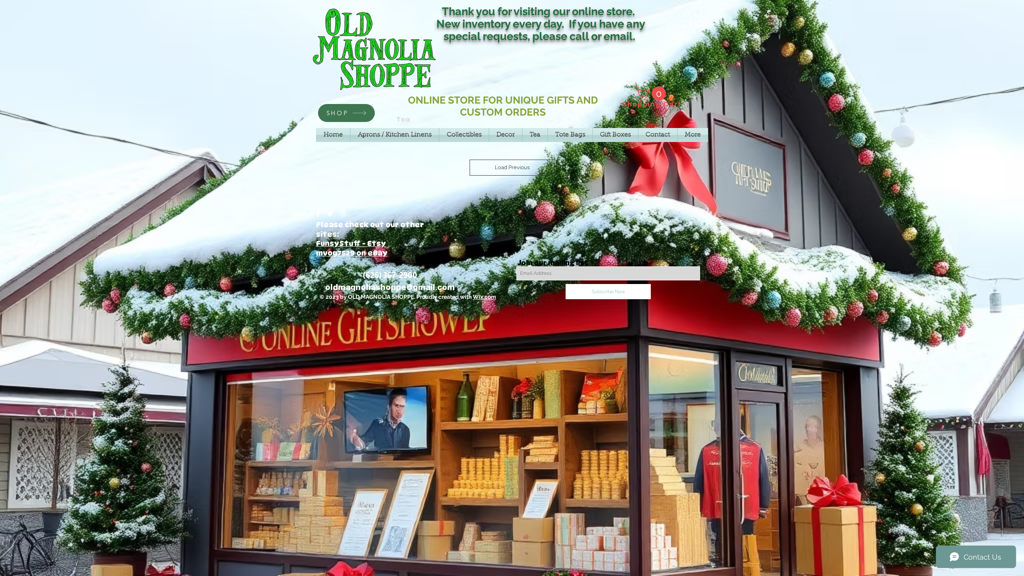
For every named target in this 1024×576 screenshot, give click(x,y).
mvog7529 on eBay (352, 253)
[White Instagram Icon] (342, 213)
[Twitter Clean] (330, 213)
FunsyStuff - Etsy (351, 243)
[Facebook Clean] (318, 213)
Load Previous (512, 167)
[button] (652, 93)
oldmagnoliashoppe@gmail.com (390, 287)
